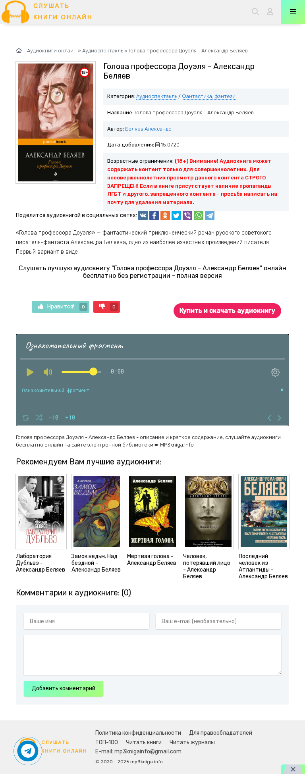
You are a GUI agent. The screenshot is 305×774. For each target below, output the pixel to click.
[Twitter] (176, 215)
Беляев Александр (148, 129)
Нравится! (66, 306)
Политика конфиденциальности (138, 733)
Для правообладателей (220, 733)
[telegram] (209, 215)
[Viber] (187, 215)
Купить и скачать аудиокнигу (227, 310)
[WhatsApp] (198, 215)
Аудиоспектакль (156, 96)
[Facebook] (154, 215)
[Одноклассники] (165, 215)
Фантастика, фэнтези (209, 96)
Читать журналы (192, 742)
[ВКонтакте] (143, 215)
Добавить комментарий (63, 688)
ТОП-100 (106, 742)
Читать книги (144, 742)
